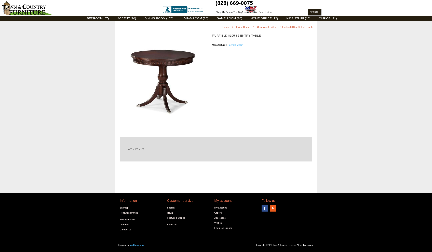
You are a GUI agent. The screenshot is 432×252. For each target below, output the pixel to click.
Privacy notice (127, 219)
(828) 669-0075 (234, 3)
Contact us (125, 229)
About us (172, 224)
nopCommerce (137, 245)
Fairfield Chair (235, 44)
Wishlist (218, 222)
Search (171, 207)
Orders (218, 212)
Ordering (124, 224)
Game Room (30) (229, 18)
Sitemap (124, 207)
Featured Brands (129, 212)
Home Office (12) (264, 18)
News (170, 212)
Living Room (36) (195, 18)
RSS (273, 208)
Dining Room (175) (158, 18)
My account (220, 207)
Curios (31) (328, 18)
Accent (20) (126, 18)
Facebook (265, 208)
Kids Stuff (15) (298, 18)
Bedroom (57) (98, 18)
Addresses (220, 217)
